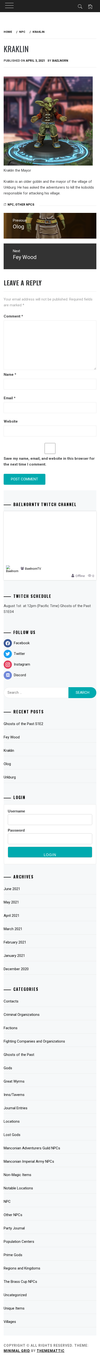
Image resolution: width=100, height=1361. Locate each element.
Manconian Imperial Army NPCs (29, 1161)
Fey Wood (12, 737)
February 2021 (15, 942)
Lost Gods (12, 1135)
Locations (12, 1121)
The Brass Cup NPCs (20, 1281)
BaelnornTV (33, 568)
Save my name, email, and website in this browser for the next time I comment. (49, 461)
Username (16, 811)
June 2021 (12, 889)
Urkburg (10, 777)
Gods (8, 1068)
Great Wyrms (14, 1081)
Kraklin (9, 750)
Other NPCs (24, 204)
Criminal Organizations (22, 1014)
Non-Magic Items (17, 1175)
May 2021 (11, 902)
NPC (7, 1201)
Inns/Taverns (14, 1095)
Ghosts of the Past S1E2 (23, 724)
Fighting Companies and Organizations (34, 1041)
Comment (13, 316)
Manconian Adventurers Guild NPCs (32, 1148)
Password (16, 830)
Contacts (11, 1001)
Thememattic (51, 1351)
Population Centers (19, 1241)
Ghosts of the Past (19, 1054)
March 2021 (13, 929)
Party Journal (14, 1228)
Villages (10, 1321)
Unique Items (14, 1308)
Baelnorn (60, 60)
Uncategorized (15, 1295)
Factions (10, 1028)
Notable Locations (18, 1188)
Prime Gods (13, 1255)
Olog (7, 764)
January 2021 (14, 955)
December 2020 (16, 969)
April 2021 (11, 915)
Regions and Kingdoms (22, 1268)
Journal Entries (15, 1108)
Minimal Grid (17, 1351)
